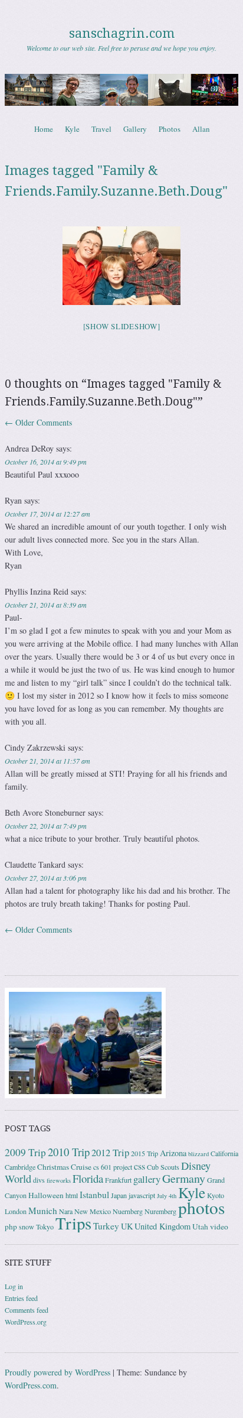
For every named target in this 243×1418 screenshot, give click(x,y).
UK (127, 1226)
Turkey (106, 1226)
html (71, 1195)
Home (43, 129)
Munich (42, 1210)
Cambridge (20, 1167)
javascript (142, 1195)
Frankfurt (118, 1180)
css (139, 1166)
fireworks (59, 1180)
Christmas (53, 1166)
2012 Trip (110, 1152)
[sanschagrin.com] (121, 90)
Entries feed (21, 1298)
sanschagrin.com (122, 33)
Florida (88, 1178)
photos (201, 1207)
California (224, 1153)
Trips (73, 1223)
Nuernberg (128, 1211)
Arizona (173, 1153)
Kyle (72, 129)
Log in (14, 1286)
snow (26, 1226)
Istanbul (94, 1194)
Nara (66, 1211)
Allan (201, 129)
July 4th (166, 1196)
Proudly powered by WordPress (57, 1372)
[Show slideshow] (121, 326)
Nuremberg (160, 1211)
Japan (119, 1195)
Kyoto (215, 1195)
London (16, 1211)
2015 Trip (144, 1153)
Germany (183, 1178)
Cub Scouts (163, 1167)
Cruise (81, 1166)
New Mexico (92, 1211)
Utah (200, 1226)
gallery (146, 1179)
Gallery (135, 129)
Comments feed (26, 1310)
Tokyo (45, 1226)
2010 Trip (69, 1151)
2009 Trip (25, 1152)
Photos (169, 129)
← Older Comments (38, 422)
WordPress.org (26, 1321)
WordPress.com (31, 1385)
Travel (101, 129)
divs (39, 1180)
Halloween (46, 1195)
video (219, 1226)
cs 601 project (112, 1167)
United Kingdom (162, 1226)
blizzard (198, 1154)
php (11, 1226)
